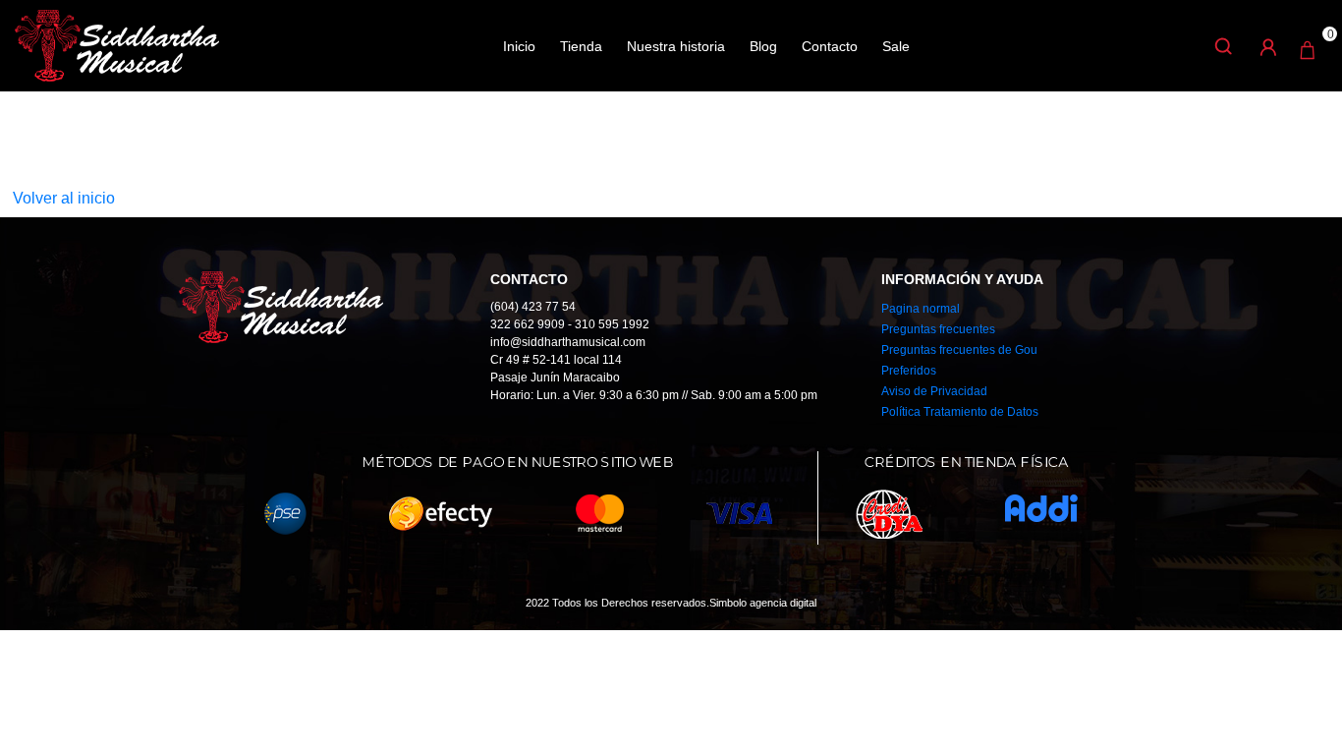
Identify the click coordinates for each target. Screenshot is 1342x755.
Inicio (519, 46)
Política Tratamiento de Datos (959, 412)
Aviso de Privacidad (934, 391)
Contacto (830, 46)
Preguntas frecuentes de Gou (959, 350)
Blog (763, 46)
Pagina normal (920, 309)
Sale (896, 46)
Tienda (581, 46)
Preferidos (908, 371)
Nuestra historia (676, 46)
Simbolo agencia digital (762, 603)
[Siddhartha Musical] (117, 44)
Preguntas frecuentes (938, 329)
